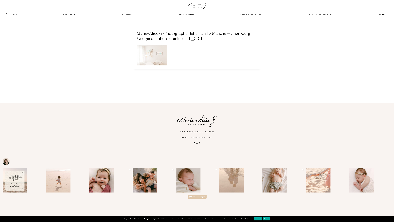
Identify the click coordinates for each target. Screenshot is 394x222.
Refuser (266, 219)
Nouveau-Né (69, 14)
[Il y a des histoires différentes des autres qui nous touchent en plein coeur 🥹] (110, 180)
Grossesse (127, 14)
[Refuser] (391, 219)
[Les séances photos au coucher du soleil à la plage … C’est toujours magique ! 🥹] (240, 180)
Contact (383, 14)
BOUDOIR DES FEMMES (251, 14)
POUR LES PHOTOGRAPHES (320, 14)
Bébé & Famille (186, 14)
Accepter (258, 219)
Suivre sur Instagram (198, 197)
